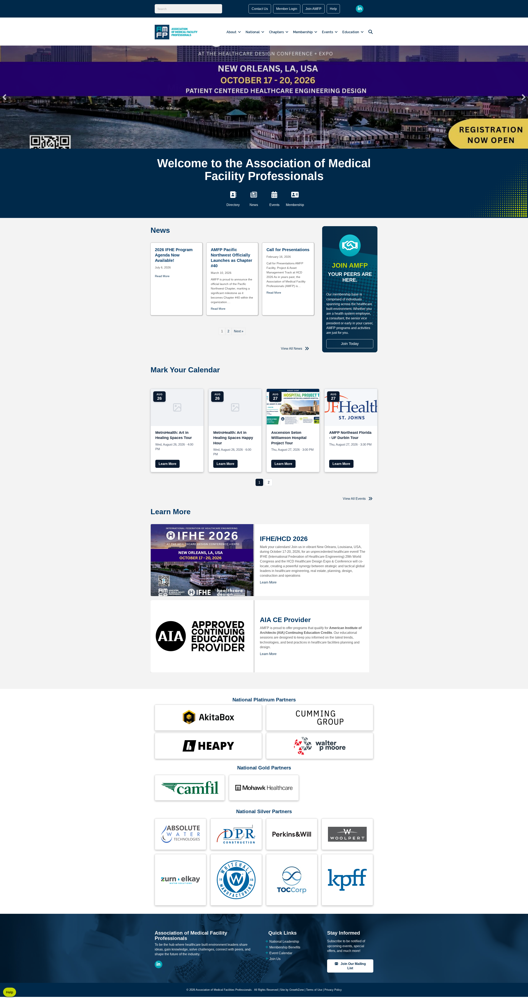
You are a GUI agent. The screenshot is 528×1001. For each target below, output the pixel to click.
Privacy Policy (333, 989)
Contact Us (260, 9)
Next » (238, 331)
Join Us (274, 959)
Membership (303, 32)
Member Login (286, 9)
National (253, 32)
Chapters (276, 32)
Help (333, 9)
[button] (4, 97)
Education (350, 32)
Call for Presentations (287, 249)
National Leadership (284, 941)
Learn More (268, 582)
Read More (162, 276)
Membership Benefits (284, 947)
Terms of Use (314, 989)
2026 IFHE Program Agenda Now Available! (174, 255)
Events (327, 32)
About (231, 32)
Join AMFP (313, 9)
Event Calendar (280, 953)
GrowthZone (296, 989)
